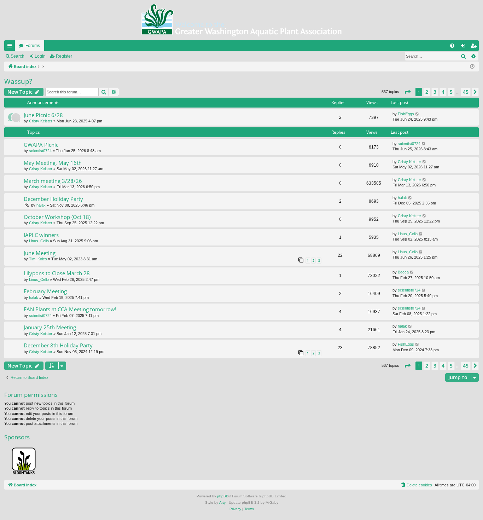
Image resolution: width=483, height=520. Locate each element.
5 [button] (451, 91)
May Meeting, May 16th (53, 162)
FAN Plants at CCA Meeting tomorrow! (70, 309)
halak (41, 205)
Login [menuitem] (464, 47)
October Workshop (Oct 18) (57, 216)
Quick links (11, 47)
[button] (407, 92)
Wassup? (18, 81)
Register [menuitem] (475, 47)
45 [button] (466, 91)
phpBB (222, 496)
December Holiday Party (53, 198)
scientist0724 (40, 151)
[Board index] (241, 20)
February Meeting (45, 291)
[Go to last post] (417, 114)
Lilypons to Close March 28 (57, 273)
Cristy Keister (40, 121)
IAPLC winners (41, 234)
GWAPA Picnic (41, 144)
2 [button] (426, 91)
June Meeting (40, 252)
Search (17, 56)
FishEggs (406, 114)
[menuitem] (452, 45)
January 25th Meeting (50, 327)
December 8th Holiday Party (58, 345)
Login (40, 56)
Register (64, 56)
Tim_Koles (38, 259)
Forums (32, 45)
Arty (222, 502)
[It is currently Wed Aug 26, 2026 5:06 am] (472, 67)
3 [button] (434, 91)
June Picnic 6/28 (43, 115)
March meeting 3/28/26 (53, 180)
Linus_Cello (39, 241)
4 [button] (443, 91)
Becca (403, 272)
